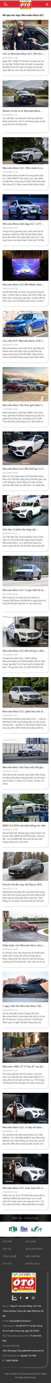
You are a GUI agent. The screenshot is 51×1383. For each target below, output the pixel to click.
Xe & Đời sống (34, 1248)
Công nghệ (9, 1256)
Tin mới (7, 1241)
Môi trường (33, 1256)
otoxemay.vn (10, 1367)
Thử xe (7, 1248)
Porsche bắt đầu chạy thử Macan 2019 (22, 884)
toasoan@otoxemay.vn (20, 1321)
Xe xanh (31, 1241)
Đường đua (33, 1263)
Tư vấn (7, 1263)
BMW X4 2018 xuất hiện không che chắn (24, 825)
